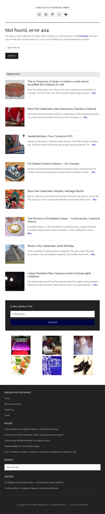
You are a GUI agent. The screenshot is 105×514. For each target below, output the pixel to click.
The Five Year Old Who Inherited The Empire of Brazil (27, 440)
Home (7, 398)
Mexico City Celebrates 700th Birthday (51, 245)
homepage (83, 36)
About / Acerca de (12, 404)
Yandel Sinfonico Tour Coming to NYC (50, 136)
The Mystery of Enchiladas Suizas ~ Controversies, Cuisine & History (33, 482)
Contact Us (9, 410)
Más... (94, 93)
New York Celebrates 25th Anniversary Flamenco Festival (62, 108)
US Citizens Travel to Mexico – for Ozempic (53, 163)
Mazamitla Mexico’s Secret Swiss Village (21, 446)
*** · (68, 505)
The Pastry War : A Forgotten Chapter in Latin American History (31, 429)
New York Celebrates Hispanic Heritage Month (56, 191)
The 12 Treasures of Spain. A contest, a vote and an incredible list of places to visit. (58, 83)
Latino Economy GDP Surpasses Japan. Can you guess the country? (33, 435)
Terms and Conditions (79, 505)
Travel (7, 415)
